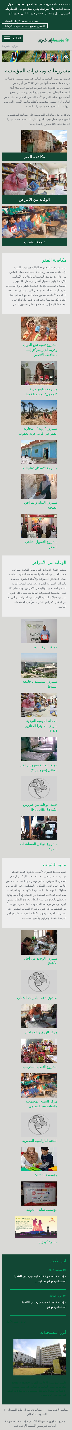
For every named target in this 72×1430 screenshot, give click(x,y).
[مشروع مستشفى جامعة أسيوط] (36, 666)
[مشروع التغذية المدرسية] (36, 1051)
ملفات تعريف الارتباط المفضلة (24, 1409)
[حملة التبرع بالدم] (36, 632)
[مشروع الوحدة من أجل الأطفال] (36, 943)
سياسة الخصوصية (57, 1409)
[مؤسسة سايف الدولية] (36, 1194)
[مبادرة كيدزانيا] (36, 1228)
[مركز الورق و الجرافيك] (36, 1017)
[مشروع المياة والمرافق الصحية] (36, 487)
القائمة (16, 38)
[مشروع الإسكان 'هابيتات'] (36, 453)
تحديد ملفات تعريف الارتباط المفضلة (22, 21)
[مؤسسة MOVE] (36, 1160)
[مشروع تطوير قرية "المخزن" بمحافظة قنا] (36, 374)
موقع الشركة (10, 45)
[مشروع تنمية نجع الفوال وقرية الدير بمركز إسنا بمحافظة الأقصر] (36, 329)
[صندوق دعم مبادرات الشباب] (36, 982)
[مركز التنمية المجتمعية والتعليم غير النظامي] (36, 1086)
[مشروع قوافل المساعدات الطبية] (36, 828)
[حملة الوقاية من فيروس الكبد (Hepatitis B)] (36, 789)
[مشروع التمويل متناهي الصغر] (36, 526)
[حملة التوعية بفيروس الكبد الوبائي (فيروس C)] (36, 750)
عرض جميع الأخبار (16, 1321)
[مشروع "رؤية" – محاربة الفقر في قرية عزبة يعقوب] (36, 413)
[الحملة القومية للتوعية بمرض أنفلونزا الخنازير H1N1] (36, 705)
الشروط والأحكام (37, 1414)
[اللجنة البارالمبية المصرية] (36, 1125)
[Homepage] (53, 46)
